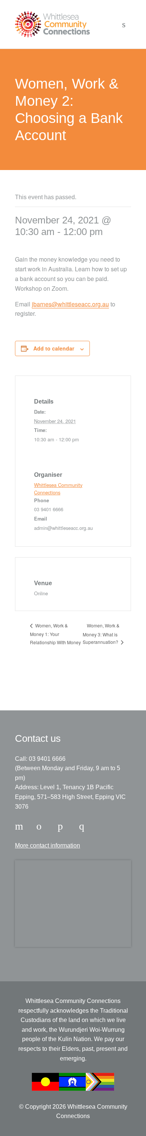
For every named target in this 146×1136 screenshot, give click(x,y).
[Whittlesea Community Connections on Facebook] (20, 826)
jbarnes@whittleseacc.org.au (70, 304)
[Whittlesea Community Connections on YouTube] (84, 826)
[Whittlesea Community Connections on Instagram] (41, 826)
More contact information (47, 845)
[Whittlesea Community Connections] (52, 24)
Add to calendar (53, 348)
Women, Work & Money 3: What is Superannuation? (101, 633)
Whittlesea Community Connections (58, 488)
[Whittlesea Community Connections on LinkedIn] (63, 826)
